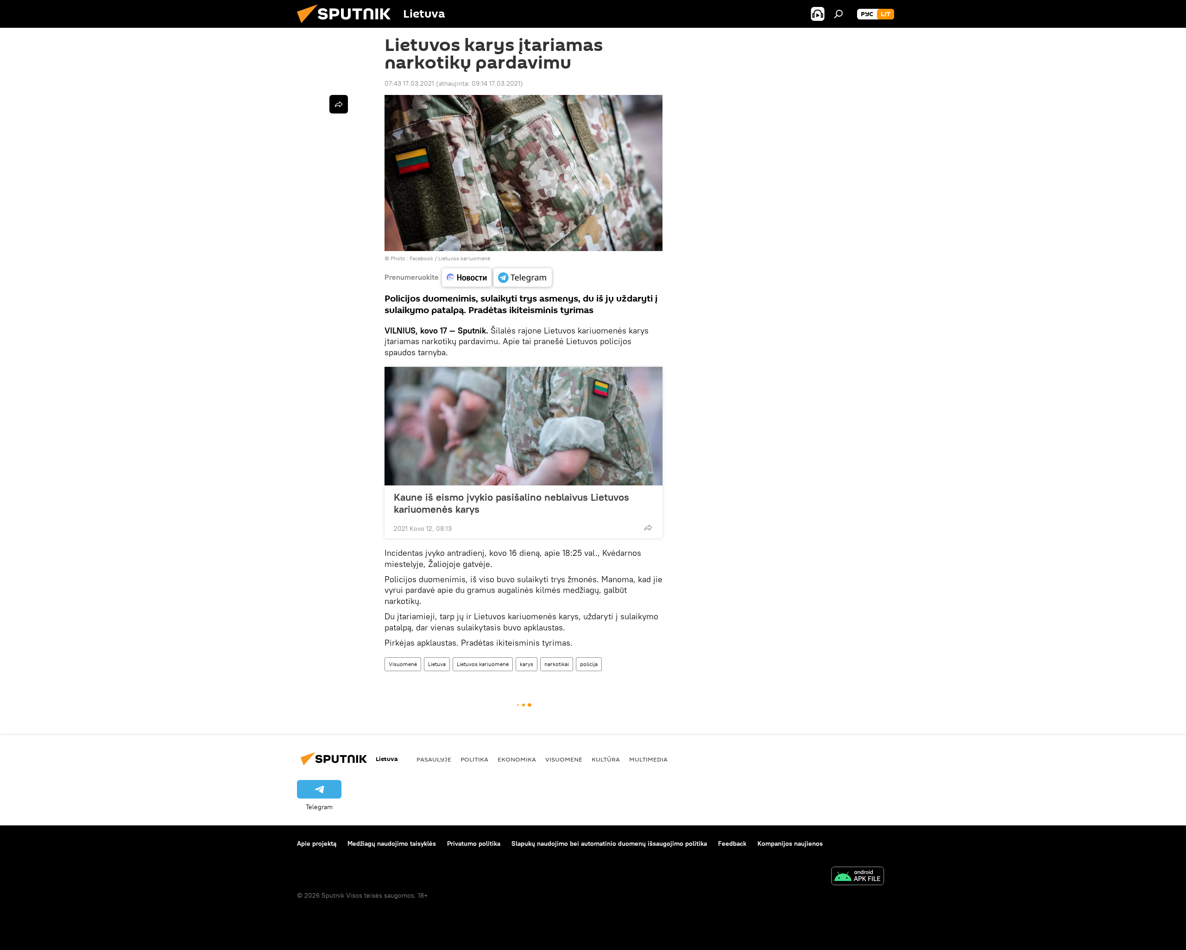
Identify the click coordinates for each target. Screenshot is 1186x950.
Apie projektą (316, 843)
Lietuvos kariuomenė (483, 664)
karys (526, 664)
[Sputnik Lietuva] (347, 25)
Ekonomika (517, 759)
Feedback (732, 843)
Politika (474, 759)
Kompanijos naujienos (790, 843)
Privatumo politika (473, 843)
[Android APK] (857, 877)
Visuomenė (403, 664)
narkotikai (556, 664)
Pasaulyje (433, 759)
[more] (648, 527)
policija (589, 664)
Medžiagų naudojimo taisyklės (391, 843)
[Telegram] (522, 277)
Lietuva (437, 664)
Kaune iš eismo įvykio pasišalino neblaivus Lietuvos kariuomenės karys (511, 503)
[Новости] (467, 277)
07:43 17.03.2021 (409, 83)
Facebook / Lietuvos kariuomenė (450, 258)
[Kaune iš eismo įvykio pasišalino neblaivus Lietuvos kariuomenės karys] (523, 426)
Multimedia (648, 759)
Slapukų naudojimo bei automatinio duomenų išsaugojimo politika (609, 843)
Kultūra (606, 759)
